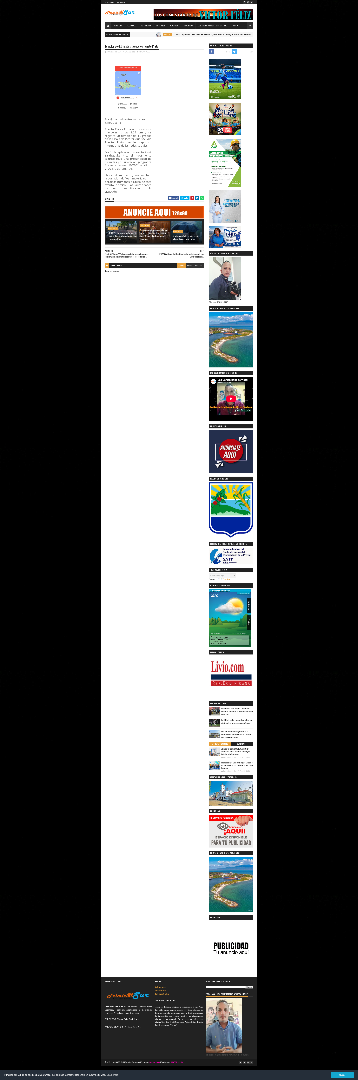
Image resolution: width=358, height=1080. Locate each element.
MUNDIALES (160, 25)
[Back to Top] (251, 1062)
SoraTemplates (154, 1062)
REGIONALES (132, 25)
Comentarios (242, 744)
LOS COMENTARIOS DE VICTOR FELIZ (212, 25)
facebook (198, 265)
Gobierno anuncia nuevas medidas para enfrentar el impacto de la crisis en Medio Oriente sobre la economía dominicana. (154, 234)
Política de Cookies (162, 993)
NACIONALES (146, 25)
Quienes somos (160, 987)
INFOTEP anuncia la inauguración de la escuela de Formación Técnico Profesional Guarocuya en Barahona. (236, 734)
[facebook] (244, 2)
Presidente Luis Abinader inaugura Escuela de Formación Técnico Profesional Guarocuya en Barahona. (237, 765)
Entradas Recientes (220, 744)
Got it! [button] (342, 1075)
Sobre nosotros (160, 990)
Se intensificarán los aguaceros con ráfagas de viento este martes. (185, 237)
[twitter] (251, 2)
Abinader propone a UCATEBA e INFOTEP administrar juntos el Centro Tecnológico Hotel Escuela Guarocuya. (173, 34)
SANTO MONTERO (177, 1062)
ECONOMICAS (188, 25)
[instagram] (248, 2)
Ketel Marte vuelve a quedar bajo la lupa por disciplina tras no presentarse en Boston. (236, 721)
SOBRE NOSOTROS (110, 2)
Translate (226, 579)
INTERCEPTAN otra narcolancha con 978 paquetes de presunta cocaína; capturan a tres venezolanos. (122, 235)
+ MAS (233, 25)
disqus (190, 265)
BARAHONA (118, 25)
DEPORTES (174, 25)
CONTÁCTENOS (121, 2)
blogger (181, 265)
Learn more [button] (112, 1075)
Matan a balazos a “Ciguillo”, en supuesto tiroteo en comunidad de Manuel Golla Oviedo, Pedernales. (237, 711)
